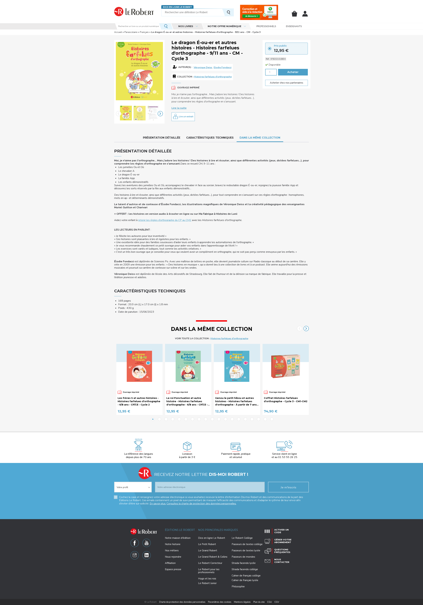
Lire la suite (179, 108)
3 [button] (166, 419)
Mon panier (294, 14)
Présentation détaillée (161, 137)
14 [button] (238, 419)
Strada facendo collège (245, 569)
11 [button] (219, 419)
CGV (276, 602)
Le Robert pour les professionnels (208, 571)
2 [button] (159, 419)
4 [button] (172, 419)
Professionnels (266, 26)
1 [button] (153, 419)
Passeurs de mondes (243, 556)
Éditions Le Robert (180, 530)
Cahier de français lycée (245, 580)
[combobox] (133, 485)
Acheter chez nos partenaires (286, 83)
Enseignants (294, 26)
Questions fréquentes (282, 550)
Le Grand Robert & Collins (212, 556)
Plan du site (259, 602)
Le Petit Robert (207, 544)
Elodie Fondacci (222, 67)
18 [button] (265, 419)
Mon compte (305, 14)
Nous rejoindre (173, 556)
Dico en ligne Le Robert (177, 7)
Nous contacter (281, 560)
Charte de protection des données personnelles (182, 602)
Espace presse (173, 569)
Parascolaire (130, 32)
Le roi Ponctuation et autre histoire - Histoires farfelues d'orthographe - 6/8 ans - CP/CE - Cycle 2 (187, 401)
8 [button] (199, 419)
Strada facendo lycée (244, 563)
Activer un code (281, 531)
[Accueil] (134, 11)
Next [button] (160, 113)
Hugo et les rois (207, 578)
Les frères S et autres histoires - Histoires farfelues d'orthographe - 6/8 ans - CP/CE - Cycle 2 (139, 401)
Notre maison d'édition (178, 538)
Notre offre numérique (224, 26)
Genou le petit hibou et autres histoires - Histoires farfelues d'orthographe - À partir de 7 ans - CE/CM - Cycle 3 (236, 401)
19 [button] (271, 419)
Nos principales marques (218, 530)
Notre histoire (172, 544)
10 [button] (212, 419)
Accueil (118, 32)
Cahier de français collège (246, 575)
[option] (126, 113)
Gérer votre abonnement (282, 541)
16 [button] (252, 419)
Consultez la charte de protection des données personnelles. (201, 503)
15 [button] (245, 419)
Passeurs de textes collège (247, 544)
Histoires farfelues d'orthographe (213, 76)
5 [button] (179, 419)
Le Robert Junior (207, 583)
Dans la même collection (260, 137)
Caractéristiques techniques (210, 137)
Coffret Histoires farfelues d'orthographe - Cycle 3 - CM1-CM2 (285, 400)
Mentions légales (242, 602)
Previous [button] (118, 113)
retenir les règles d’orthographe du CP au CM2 (164, 220)
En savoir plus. (158, 503)
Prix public (280, 45)
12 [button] (225, 419)
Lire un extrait (186, 116)
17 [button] (258, 419)
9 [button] (205, 419)
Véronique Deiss (203, 67)
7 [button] (192, 419)
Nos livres (185, 26)
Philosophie (238, 586)
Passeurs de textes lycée (246, 550)
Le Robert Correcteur (210, 563)
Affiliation (170, 563)
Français (144, 32)
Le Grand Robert (207, 550)
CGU (269, 602)
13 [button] (232, 419)
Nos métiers (172, 550)
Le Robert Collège (242, 538)
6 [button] (186, 419)
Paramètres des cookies (219, 602)
